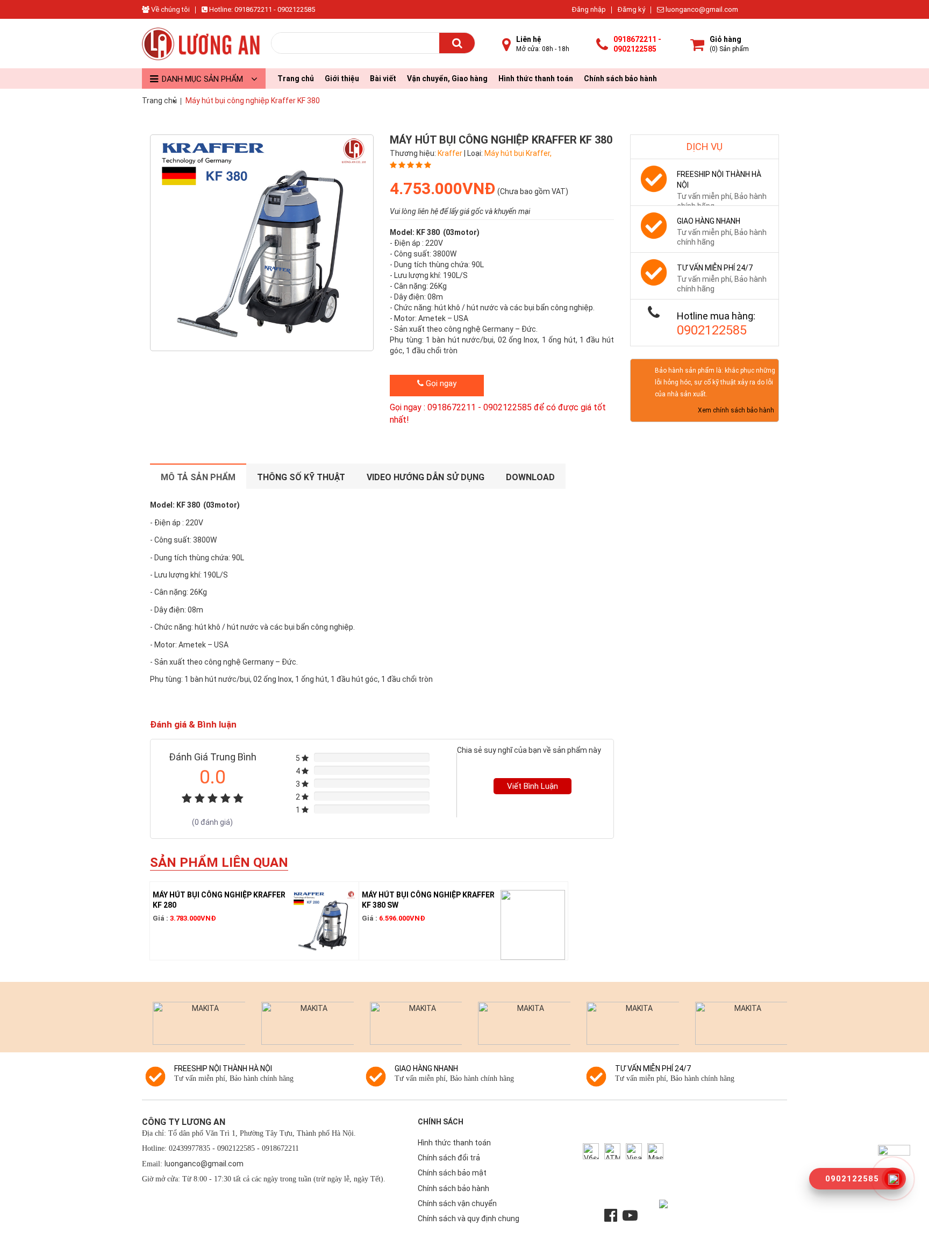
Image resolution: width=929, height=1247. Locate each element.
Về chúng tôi (169, 9)
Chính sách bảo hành (620, 78)
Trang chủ (295, 78)
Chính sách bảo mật (452, 1172)
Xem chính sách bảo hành (736, 410)
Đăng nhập (589, 9)
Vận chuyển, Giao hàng (447, 78)
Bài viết (383, 78)
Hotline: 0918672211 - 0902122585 (261, 9)
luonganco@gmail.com (701, 9)
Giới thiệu (342, 78)
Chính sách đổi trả (449, 1157)
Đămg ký (631, 9)
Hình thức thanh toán (535, 78)
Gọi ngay (440, 383)
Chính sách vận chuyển (457, 1203)
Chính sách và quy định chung (468, 1218)
